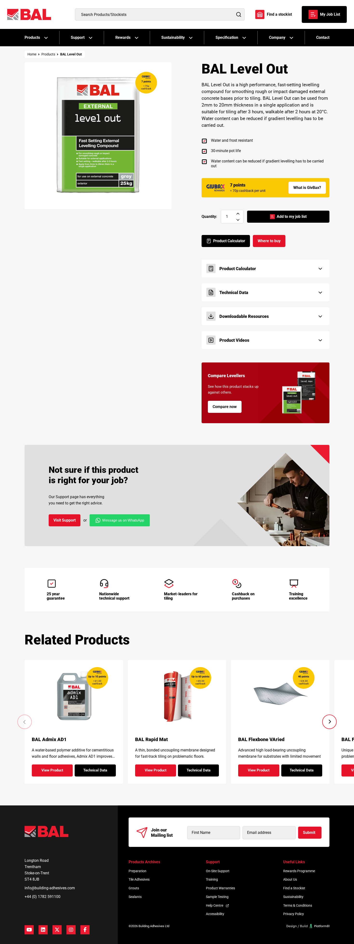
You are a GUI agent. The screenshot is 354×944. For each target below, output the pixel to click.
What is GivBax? (307, 187)
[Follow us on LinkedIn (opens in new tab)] (43, 929)
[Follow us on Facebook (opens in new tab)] (85, 929)
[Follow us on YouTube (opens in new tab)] (29, 929)
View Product (57, 771)
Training (212, 879)
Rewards (123, 37)
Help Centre (214, 905)
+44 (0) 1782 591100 (42, 896)
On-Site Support (217, 871)
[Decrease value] (238, 220)
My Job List (330, 14)
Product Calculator (229, 241)
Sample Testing (217, 897)
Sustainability (173, 37)
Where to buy (269, 241)
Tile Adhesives (139, 879)
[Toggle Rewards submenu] (136, 38)
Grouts (134, 888)
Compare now (225, 406)
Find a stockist (279, 14)
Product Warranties (220, 888)
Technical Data (99, 771)
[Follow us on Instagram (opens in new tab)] (71, 929)
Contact (322, 37)
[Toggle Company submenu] (291, 38)
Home (31, 54)
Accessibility (215, 914)
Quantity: (209, 216)
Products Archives (144, 862)
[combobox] (160, 14)
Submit (309, 832)
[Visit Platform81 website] (308, 926)
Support (78, 37)
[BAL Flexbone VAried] (280, 695)
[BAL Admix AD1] (73, 695)
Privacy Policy (293, 914)
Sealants (135, 897)
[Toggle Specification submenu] (244, 38)
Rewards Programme (299, 871)
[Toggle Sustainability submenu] (191, 38)
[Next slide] (329, 722)
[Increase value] (238, 213)
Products (32, 37)
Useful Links (294, 862)
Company (277, 37)
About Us (290, 879)
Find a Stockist (294, 888)
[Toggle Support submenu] (90, 38)
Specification (227, 37)
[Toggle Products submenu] (46, 38)
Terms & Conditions (297, 905)
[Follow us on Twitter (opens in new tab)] (57, 929)
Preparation (137, 871)
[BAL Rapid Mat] (176, 695)
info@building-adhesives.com (50, 888)
